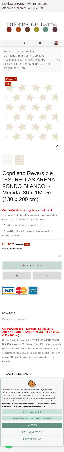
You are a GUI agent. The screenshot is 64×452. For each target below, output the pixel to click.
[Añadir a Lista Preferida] (47, 275)
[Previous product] (58, 59)
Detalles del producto (14, 319)
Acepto (32, 425)
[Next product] (60, 59)
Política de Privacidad (32, 412)
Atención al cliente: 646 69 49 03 (22, 8)
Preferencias (32, 439)
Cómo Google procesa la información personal (32, 418)
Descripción (9, 312)
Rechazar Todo (32, 432)
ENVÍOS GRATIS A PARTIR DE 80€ (25, 3)
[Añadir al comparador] (16, 275)
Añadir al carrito (34, 265)
